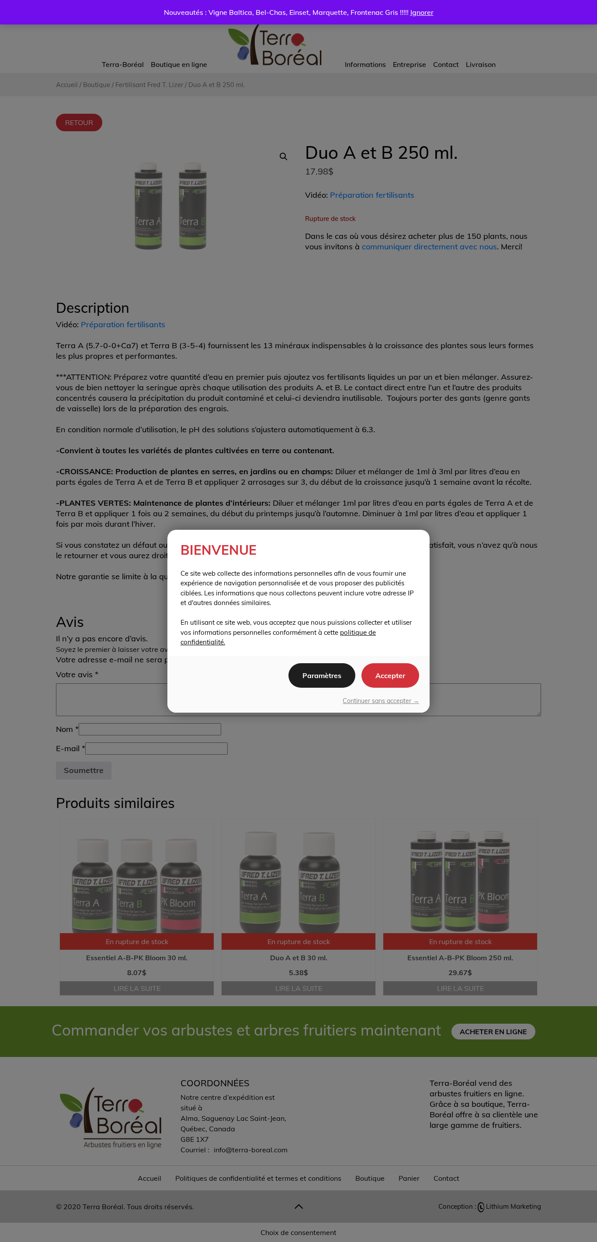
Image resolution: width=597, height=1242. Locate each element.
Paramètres (321, 675)
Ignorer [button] (422, 12)
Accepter (390, 675)
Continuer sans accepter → (381, 701)
